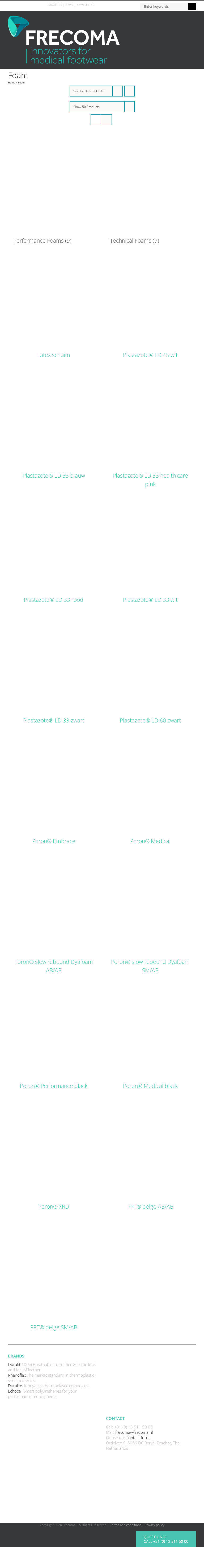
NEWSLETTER (85, 5)
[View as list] (106, 120)
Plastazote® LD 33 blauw (54, 475)
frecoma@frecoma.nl (134, 1432)
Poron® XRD (53, 1206)
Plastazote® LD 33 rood (53, 599)
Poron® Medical (150, 841)
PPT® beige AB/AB (150, 1206)
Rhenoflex (17, 1375)
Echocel (15, 1391)
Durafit (15, 1364)
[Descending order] (129, 91)
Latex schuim (53, 355)
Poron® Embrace (53, 841)
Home (11, 82)
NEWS (69, 5)
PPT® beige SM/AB (53, 1327)
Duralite (15, 1385)
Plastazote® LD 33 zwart (53, 720)
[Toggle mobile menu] (194, 19)
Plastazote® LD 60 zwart (150, 720)
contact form (138, 1437)
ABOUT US (55, 5)
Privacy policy (154, 1525)
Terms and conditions (125, 1525)
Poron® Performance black (53, 1086)
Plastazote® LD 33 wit (150, 599)
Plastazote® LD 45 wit (150, 355)
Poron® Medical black (150, 1086)
